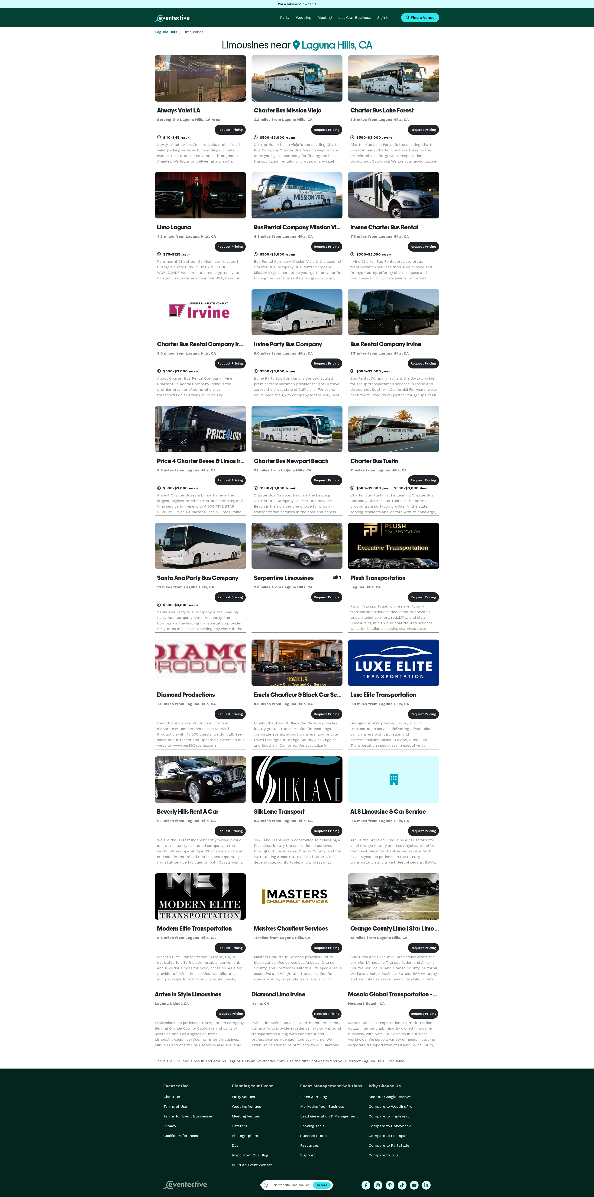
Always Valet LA (178, 110)
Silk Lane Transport (279, 811)
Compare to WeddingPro (390, 1106)
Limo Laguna (174, 227)
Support (307, 1155)
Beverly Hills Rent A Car (187, 811)
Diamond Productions (186, 694)
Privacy (169, 1126)
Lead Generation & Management (329, 1116)
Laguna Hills (166, 32)
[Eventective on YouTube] (414, 1185)
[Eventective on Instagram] (378, 1185)
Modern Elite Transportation (194, 928)
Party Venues (243, 1097)
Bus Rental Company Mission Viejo (299, 227)
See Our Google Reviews (390, 1097)
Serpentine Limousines (284, 577)
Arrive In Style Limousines (188, 994)
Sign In (383, 17)
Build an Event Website (252, 1165)
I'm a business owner (295, 4)
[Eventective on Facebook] (366, 1185)
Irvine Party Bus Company (288, 344)
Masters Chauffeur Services (291, 928)
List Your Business (354, 17)
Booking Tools (312, 1126)
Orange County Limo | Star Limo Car (397, 928)
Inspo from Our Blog (250, 1155)
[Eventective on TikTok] (402, 1185)
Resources (309, 1145)
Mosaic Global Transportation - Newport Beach (411, 994)
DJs (235, 1145)
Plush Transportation (378, 577)
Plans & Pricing (313, 1097)
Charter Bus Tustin (374, 461)
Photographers (245, 1135)
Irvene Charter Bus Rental (384, 227)
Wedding (303, 17)
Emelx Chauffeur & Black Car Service (302, 694)
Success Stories (314, 1135)
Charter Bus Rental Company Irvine (203, 344)
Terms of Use (175, 1106)
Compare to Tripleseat (389, 1116)
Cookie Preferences (180, 1135)
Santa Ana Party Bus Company (197, 577)
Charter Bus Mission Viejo (287, 110)
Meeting (325, 17)
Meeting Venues (246, 1116)
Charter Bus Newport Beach (291, 461)
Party (284, 17)
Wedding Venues (246, 1106)
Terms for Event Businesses (188, 1116)
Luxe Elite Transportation (383, 694)
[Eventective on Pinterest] (390, 1185)
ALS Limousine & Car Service (388, 811)
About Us (171, 1097)
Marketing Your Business (322, 1106)
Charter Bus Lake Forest (382, 110)
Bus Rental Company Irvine (385, 344)
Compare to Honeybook (390, 1126)
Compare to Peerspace (389, 1135)
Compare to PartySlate (389, 1145)
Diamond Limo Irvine (278, 994)
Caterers (239, 1126)
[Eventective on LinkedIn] (426, 1185)
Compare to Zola (384, 1155)
